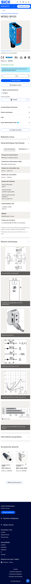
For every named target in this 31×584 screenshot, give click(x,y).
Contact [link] (3, 532)
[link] (5, 2)
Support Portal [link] (5, 535)
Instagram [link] (3, 550)
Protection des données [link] (15, 577)
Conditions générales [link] (15, 572)
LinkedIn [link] (3, 545)
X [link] (1, 552)
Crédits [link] (15, 569)
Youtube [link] (3, 555)
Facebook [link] (3, 547)
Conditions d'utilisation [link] (15, 574)
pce (17, 76)
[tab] (9, 149)
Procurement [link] (4, 537)
